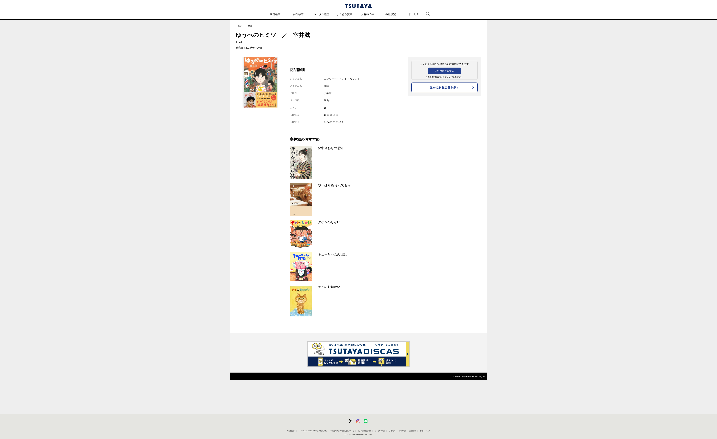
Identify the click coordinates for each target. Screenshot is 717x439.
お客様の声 (367, 14)
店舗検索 (275, 14)
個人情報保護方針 (364, 431)
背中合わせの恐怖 (330, 148)
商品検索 (298, 14)
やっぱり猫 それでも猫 (334, 185)
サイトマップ (425, 431)
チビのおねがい (329, 287)
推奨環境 (412, 431)
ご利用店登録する (444, 70)
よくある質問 (344, 14)
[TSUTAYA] (358, 6)
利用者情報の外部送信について (342, 431)
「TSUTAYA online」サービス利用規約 (313, 431)
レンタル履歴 (321, 14)
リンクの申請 (380, 431)
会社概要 (392, 431)
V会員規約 (291, 431)
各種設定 (390, 14)
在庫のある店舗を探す (444, 87)
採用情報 (402, 431)
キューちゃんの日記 (332, 254)
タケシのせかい (329, 222)
